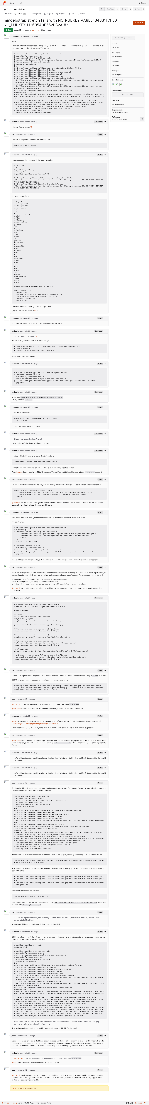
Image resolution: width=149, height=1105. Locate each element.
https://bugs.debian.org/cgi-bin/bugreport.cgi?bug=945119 (35, 724)
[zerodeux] (114, 84)
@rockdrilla (16, 503)
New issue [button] (139, 23)
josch (9, 9)
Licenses (138, 1103)
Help (21, 3)
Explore (12, 3)
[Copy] (142, 119)
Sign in (15, 1088)
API (145, 1103)
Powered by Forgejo (10, 1103)
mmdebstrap (19, 9)
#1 (31, 127)
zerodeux (35, 30)
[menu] (105, 36)
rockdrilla (15, 122)
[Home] (4, 3)
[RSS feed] (102, 9)
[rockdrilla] (118, 84)
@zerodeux (16, 708)
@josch (19, 472)
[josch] (121, 84)
